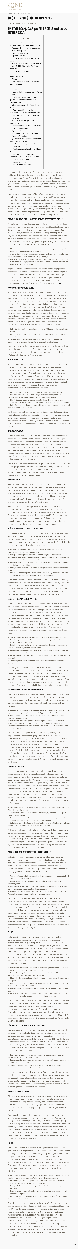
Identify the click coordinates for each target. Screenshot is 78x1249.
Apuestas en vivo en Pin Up (22, 53)
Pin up (14, 79)
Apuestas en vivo (18, 56)
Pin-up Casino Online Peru (22, 165)
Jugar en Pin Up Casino (20, 136)
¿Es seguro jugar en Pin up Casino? (25, 133)
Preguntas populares (20, 162)
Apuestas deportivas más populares (26, 48)
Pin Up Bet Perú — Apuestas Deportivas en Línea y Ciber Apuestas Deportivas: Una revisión (24, 156)
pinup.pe (57, 283)
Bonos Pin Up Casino (20, 51)
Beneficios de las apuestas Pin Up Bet (26, 64)
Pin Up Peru (26, 13)
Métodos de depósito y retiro (23, 87)
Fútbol (14, 89)
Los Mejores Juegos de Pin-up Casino (26, 126)
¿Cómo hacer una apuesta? (22, 71)
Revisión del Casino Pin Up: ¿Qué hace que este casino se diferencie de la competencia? (25, 99)
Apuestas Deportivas (20, 131)
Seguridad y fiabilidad (20, 128)
